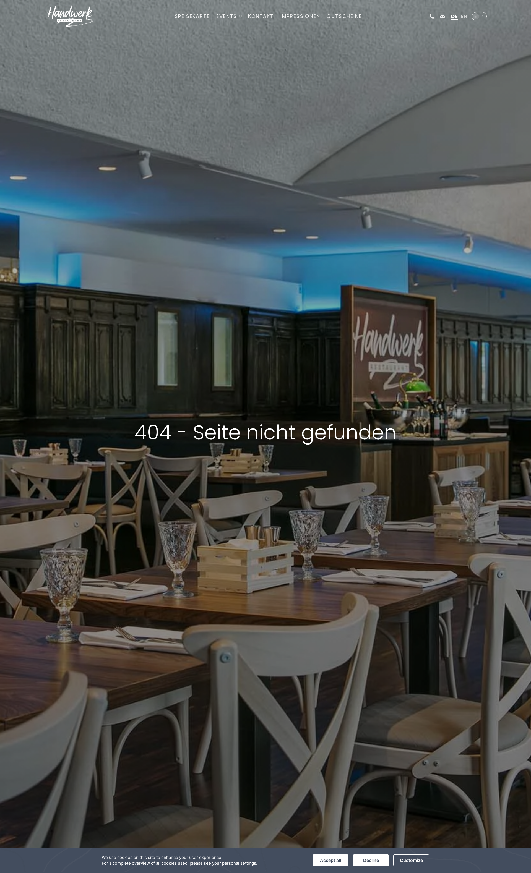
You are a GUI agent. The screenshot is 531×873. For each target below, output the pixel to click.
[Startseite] (69, 16)
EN (464, 16)
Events (226, 16)
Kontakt (261, 16)
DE (454, 16)
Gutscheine (344, 16)
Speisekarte (192, 16)
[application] (265, 860)
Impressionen (300, 16)
